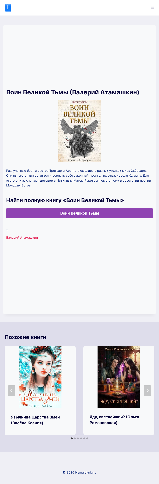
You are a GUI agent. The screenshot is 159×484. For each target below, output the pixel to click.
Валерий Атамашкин (22, 237)
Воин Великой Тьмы (79, 213)
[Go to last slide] (11, 390)
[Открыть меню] (152, 8)
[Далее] (147, 390)
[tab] (72, 438)
